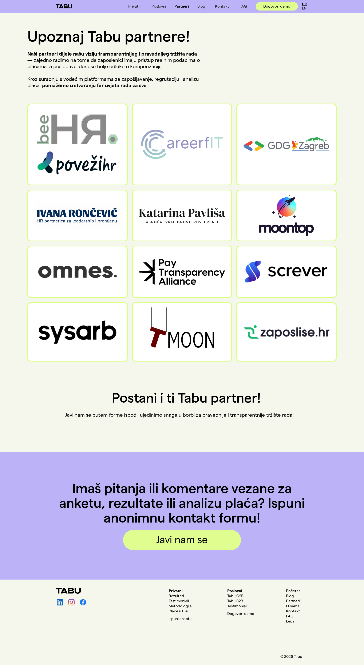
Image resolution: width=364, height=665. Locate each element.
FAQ (243, 6)
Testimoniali (179, 601)
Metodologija (180, 606)
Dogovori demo (276, 6)
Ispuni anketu (180, 619)
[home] (64, 4)
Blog (201, 6)
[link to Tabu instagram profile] (72, 602)
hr (304, 4)
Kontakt (222, 6)
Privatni (134, 6)
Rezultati (176, 596)
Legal (290, 621)
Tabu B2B (235, 601)
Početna (293, 591)
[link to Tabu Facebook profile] (83, 602)
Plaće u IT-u (178, 611)
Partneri (181, 6)
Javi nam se (182, 540)
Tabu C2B (235, 596)
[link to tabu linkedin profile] (60, 602)
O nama (293, 606)
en (304, 8)
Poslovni (159, 6)
